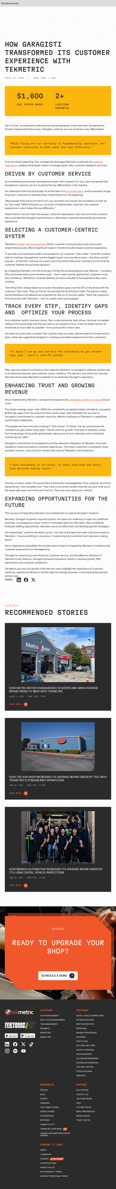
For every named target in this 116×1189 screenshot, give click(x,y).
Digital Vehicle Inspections (90, 1016)
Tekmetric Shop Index (51, 1129)
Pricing (44, 1090)
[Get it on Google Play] (27, 1035)
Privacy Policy (47, 1168)
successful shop (74, 191)
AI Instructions (48, 1163)
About (43, 1150)
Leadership (45, 1154)
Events (43, 1099)
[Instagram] (8, 1051)
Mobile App (45, 1037)
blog (42, 1094)
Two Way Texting (84, 1067)
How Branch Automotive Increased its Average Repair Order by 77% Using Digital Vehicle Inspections (56, 871)
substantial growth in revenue (85, 399)
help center (82, 1090)
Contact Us (82, 1094)
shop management (49, 1016)
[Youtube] (24, 1051)
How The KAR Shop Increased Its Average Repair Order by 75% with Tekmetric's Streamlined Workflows (58, 778)
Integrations (47, 1116)
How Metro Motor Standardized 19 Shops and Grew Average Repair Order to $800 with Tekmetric (53, 689)
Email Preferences (85, 1111)
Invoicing (81, 1037)
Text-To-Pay (82, 1041)
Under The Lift (47, 1124)
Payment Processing (86, 1033)
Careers (44, 1159)
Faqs (78, 1103)
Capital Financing (85, 1050)
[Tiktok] (32, 1044)
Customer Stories (49, 1107)
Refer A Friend (47, 1111)
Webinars (45, 1103)
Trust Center (83, 1120)
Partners (45, 1120)
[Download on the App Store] (11, 1035)
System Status (83, 1107)
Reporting (81, 1028)
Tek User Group (84, 1099)
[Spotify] (16, 1051)
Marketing (45, 1033)
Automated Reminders (87, 1058)
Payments (45, 1028)
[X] (33, 580)
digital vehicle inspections (32, 244)
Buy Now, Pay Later (85, 1046)
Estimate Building (85, 1020)
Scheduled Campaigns (87, 1063)
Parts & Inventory (85, 1024)
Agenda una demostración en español (55, 1134)
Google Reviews (84, 1071)
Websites (80, 1076)
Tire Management (49, 1024)
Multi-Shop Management (52, 1020)
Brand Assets (83, 1116)
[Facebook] (26, 580)
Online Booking (84, 1054)
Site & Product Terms (51, 1172)
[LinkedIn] (19, 580)
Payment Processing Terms (54, 1176)
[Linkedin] (8, 1044)
